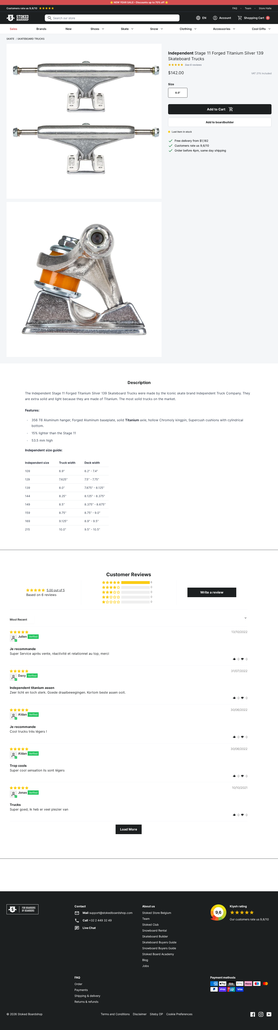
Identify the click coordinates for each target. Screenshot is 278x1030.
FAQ (234, 8)
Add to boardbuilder (220, 122)
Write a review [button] (211, 592)
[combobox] (112, 17)
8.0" (177, 92)
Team (248, 8)
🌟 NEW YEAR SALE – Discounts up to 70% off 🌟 (139, 2)
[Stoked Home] (17, 17)
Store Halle (265, 8)
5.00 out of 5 (56, 590)
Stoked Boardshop (30, 1014)
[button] (111, 582)
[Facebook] (252, 1014)
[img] (19, 632)
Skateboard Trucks (31, 38)
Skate (10, 38)
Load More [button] (128, 829)
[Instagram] (260, 1014)
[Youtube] (269, 1014)
